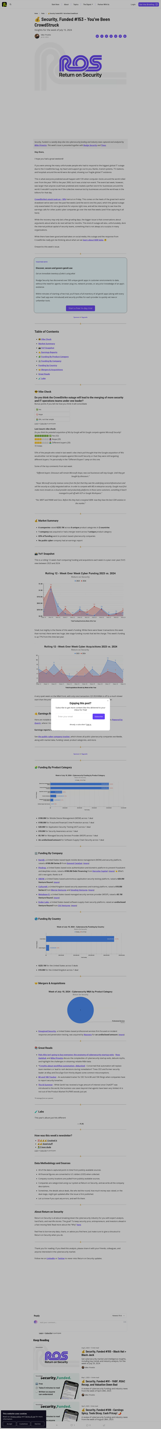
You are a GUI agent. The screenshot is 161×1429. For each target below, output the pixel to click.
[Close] (108, 701)
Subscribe (99, 716)
